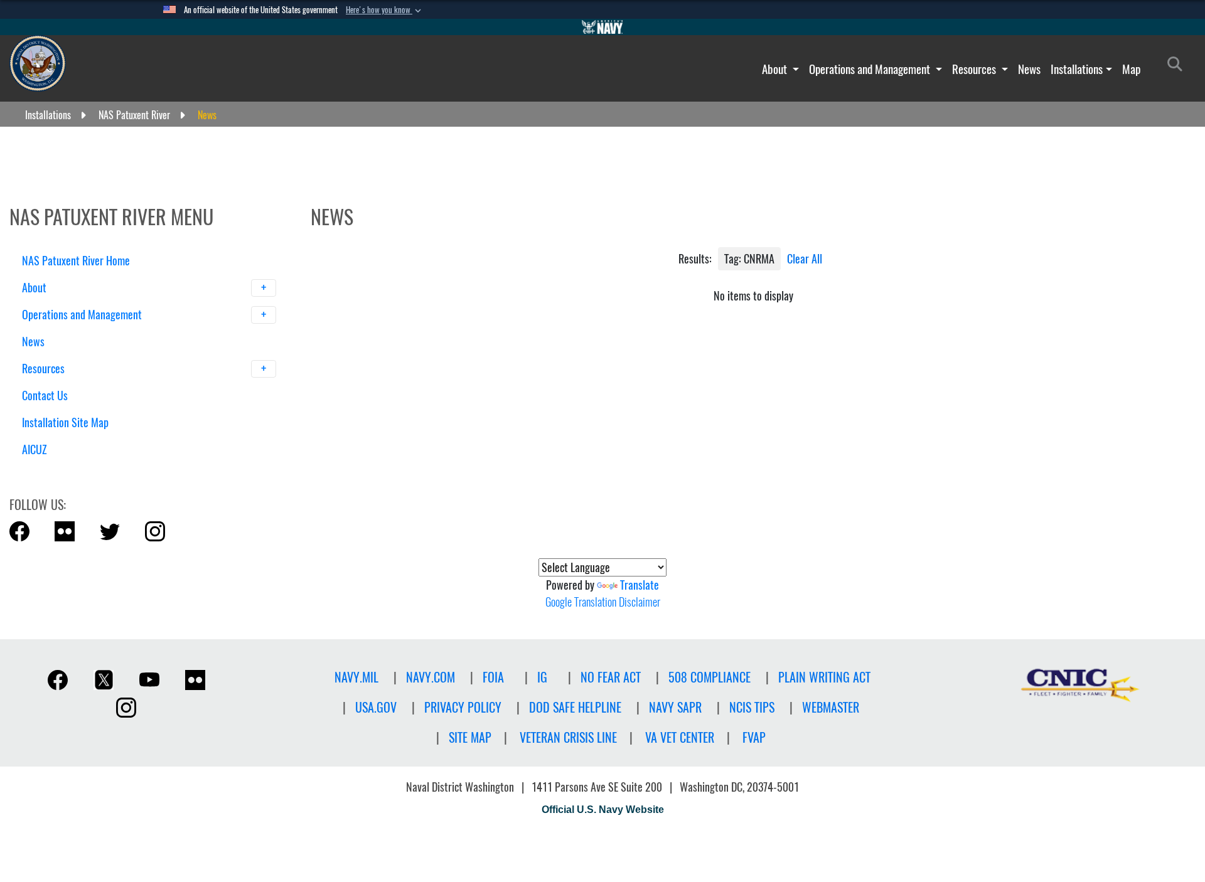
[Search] (87, 471)
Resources (975, 69)
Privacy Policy (462, 707)
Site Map (470, 737)
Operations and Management (871, 69)
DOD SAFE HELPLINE (575, 707)
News (1029, 69)
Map (1131, 69)
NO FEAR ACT (611, 677)
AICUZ (34, 449)
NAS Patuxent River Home (76, 260)
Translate (639, 585)
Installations (1077, 69)
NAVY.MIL (356, 677)
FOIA (493, 677)
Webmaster (830, 707)
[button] (385, 10)
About (776, 69)
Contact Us (45, 395)
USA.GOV (376, 707)
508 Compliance (709, 677)
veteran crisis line (568, 737)
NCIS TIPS (751, 707)
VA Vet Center (679, 737)
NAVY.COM (430, 677)
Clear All (804, 259)
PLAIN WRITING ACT (824, 677)
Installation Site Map (65, 422)
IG (542, 677)
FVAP (754, 737)
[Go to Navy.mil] (602, 27)
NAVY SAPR (675, 707)
